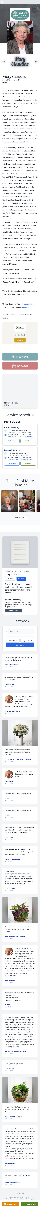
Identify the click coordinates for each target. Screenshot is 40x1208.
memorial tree (27, 304)
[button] (20, 733)
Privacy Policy (14, 1199)
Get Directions (12, 441)
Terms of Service (25, 1199)
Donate (20, 340)
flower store (25, 307)
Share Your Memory (13, 610)
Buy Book (21, 579)
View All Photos (20, 518)
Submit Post (20, 645)
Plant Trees (28, 441)
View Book (10, 579)
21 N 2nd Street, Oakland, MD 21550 (20, 437)
